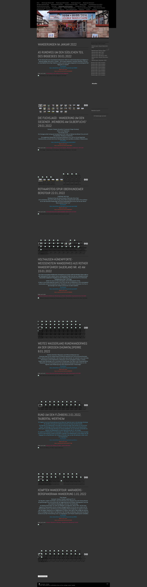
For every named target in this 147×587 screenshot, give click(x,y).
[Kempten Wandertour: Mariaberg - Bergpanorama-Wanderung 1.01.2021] (63, 538)
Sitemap (47, 584)
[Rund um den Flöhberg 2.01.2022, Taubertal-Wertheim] (63, 461)
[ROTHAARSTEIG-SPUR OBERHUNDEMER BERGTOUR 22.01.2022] (63, 227)
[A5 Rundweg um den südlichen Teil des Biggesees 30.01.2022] (63, 89)
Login (107, 583)
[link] (63, 68)
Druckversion (43, 584)
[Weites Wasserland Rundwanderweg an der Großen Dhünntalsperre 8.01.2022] (63, 389)
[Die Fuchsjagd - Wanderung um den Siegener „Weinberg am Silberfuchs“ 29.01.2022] (63, 163)
